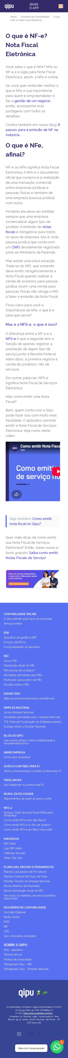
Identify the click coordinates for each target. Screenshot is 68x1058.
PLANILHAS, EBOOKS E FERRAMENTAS (29, 867)
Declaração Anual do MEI (19, 665)
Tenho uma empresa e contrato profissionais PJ (33, 771)
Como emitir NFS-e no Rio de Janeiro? (27, 824)
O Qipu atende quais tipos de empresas (28, 618)
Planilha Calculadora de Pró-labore (25, 871)
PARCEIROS (11, 838)
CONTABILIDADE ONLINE (20, 614)
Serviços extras (13, 623)
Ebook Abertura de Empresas (22, 885)
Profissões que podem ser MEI (22, 679)
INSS (6, 921)
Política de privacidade (17, 959)
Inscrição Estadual (15, 912)
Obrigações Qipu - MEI (18, 964)
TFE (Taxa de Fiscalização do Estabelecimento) (32, 721)
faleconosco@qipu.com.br (38, 1013)
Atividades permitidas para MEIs (23, 675)
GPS (6, 931)
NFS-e (11, 339)
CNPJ (16, 247)
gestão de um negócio (32, 101)
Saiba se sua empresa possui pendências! (29, 698)
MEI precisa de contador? (19, 670)
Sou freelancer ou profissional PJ (24, 784)
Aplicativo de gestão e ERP (20, 637)
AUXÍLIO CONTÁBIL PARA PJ (22, 766)
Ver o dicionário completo (20, 936)
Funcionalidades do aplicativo (22, 646)
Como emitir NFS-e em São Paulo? (25, 820)
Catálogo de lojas (14, 853)
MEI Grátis (10, 843)
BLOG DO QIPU (13, 735)
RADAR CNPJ (12, 693)
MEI (6, 656)
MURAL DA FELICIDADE (19, 793)
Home (13, 17)
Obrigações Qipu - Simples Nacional (26, 968)
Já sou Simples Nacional (19, 712)
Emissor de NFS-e (15, 642)
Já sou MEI (10, 660)
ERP (6, 632)
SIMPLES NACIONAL (17, 707)
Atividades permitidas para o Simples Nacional (32, 717)
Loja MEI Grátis (13, 848)
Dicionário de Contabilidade (35, 17)
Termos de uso (13, 954)
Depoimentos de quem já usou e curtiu (28, 798)
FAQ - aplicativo (13, 949)
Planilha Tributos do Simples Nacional (27, 881)
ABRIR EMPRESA (14, 752)
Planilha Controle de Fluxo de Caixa (25, 876)
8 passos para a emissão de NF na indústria (33, 130)
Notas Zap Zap (13, 857)
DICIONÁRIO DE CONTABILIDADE (25, 907)
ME (6, 926)
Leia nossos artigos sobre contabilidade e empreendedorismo (29, 742)
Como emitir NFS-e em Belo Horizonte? (28, 829)
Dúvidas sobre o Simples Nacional (25, 726)
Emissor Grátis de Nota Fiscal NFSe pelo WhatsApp (28, 814)
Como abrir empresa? (17, 757)
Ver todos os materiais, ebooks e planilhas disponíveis (30, 897)
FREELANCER (13, 780)
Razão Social (11, 916)
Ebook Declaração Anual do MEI (23, 890)
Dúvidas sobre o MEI (16, 684)
